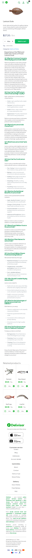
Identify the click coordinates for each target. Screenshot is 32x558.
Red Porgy (9, 404)
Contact (16, 470)
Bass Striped (21, 379)
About (16, 467)
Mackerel (8, 379)
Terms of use (16, 473)
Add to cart (22, 41)
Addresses (16, 456)
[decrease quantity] (5, 41)
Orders (16, 449)
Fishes (17, 49)
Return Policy (16, 477)
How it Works (16, 485)
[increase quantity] (12, 41)
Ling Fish (22, 404)
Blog (16, 452)
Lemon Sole (9, 45)
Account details (16, 459)
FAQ (16, 491)
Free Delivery (16, 488)
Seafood (12, 49)
